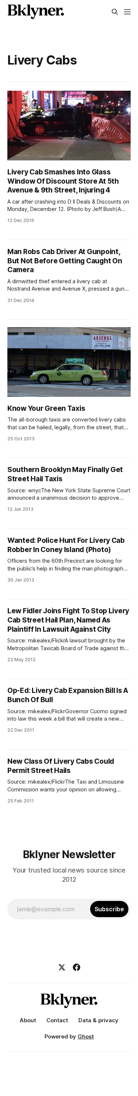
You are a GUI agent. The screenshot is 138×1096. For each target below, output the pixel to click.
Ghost (86, 1036)
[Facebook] (76, 967)
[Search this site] (115, 12)
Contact (57, 1020)
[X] (62, 967)
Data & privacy (98, 1020)
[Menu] (127, 12)
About (28, 1020)
